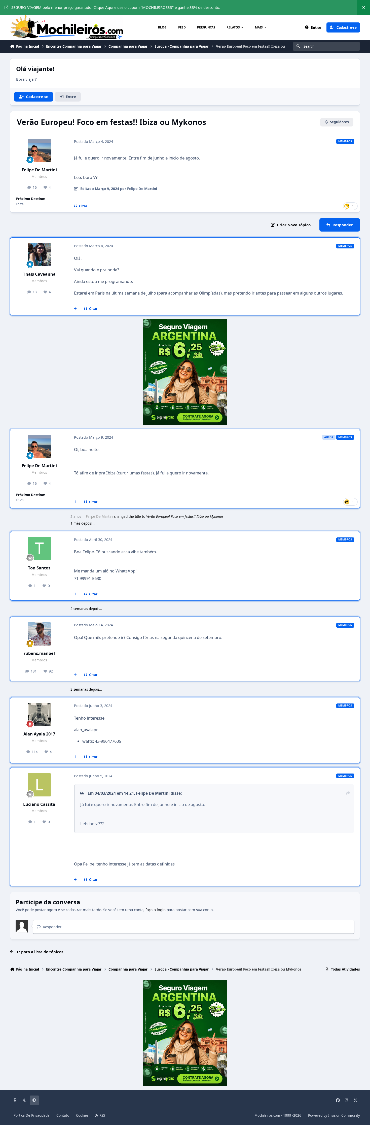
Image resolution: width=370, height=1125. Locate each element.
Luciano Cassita (39, 804)
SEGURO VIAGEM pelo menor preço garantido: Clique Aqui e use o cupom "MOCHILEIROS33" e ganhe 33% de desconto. (115, 7)
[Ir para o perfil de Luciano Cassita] (39, 784)
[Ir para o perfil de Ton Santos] (39, 548)
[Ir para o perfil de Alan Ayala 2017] (39, 714)
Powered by (334, 1115)
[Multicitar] (75, 309)
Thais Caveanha (39, 274)
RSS (101, 1115)
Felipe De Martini (39, 170)
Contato (62, 1115)
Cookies (82, 1115)
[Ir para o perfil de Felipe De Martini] (39, 150)
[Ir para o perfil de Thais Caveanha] (39, 254)
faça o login (155, 909)
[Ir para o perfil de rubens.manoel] (39, 634)
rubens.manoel (39, 653)
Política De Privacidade (32, 1115)
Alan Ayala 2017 (39, 734)
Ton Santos (39, 568)
